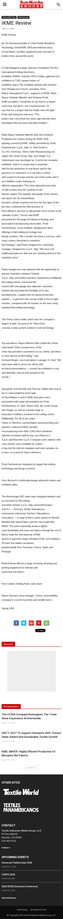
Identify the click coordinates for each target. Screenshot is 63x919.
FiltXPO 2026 (8, 874)
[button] (58, 4)
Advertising (22, 909)
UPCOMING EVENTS (15, 857)
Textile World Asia (9, 17)
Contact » (6, 848)
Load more (30, 767)
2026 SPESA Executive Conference (20, 886)
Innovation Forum (38, 909)
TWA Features (23, 17)
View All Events (9, 898)
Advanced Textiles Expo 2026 (17, 862)
